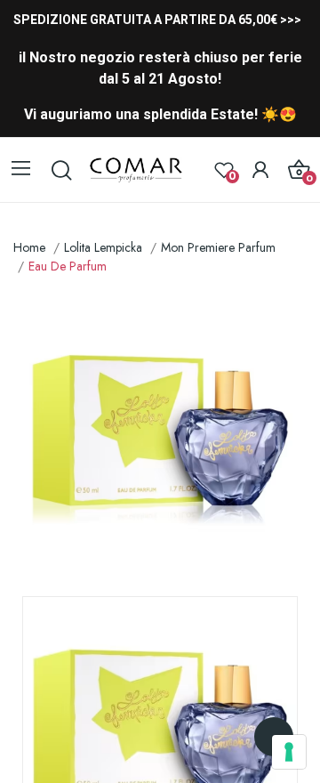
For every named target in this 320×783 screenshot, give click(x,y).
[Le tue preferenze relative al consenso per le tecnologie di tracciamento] (289, 752)
